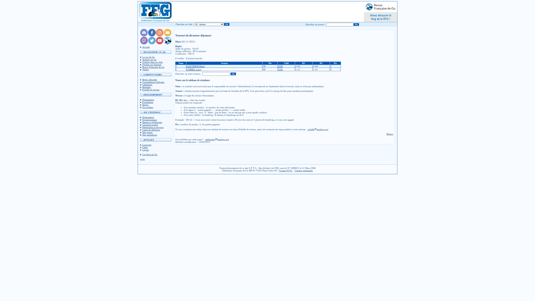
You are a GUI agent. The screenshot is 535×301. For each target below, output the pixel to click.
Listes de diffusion (151, 130)
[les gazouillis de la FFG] (152, 43)
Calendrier (147, 84)
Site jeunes (147, 132)
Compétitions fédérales (153, 82)
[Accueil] (155, 11)
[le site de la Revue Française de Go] (167, 43)
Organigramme (149, 120)
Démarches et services (152, 127)
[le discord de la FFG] (144, 35)
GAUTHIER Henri (196, 66)
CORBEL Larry (194, 69)
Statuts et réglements (152, 122)
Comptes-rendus (150, 125)
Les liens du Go (149, 154)
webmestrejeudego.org (217, 139)
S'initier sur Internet (151, 64)
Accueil (146, 47)
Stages (145, 104)
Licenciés (146, 145)
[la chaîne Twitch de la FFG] (144, 43)
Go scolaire (147, 107)
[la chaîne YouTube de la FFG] (159, 43)
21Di (280, 66)
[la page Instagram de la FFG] (159, 35)
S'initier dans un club (152, 62)
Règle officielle (149, 79)
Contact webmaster (304, 170)
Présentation (148, 99)
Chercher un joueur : (315, 24)
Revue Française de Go (153, 67)
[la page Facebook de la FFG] (152, 35)
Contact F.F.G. (286, 170)
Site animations (149, 135)
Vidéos (145, 69)
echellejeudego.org (318, 129)
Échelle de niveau (150, 89)
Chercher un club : (185, 24)
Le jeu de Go (148, 57)
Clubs (145, 147)
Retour (390, 134)
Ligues (145, 150)
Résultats (146, 87)
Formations (147, 102)
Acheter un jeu (149, 59)
